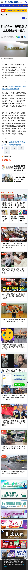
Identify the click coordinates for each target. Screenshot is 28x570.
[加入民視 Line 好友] (14, 380)
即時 (9, 5)
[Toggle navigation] (2, 2)
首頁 (3, 5)
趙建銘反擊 (16, 5)
